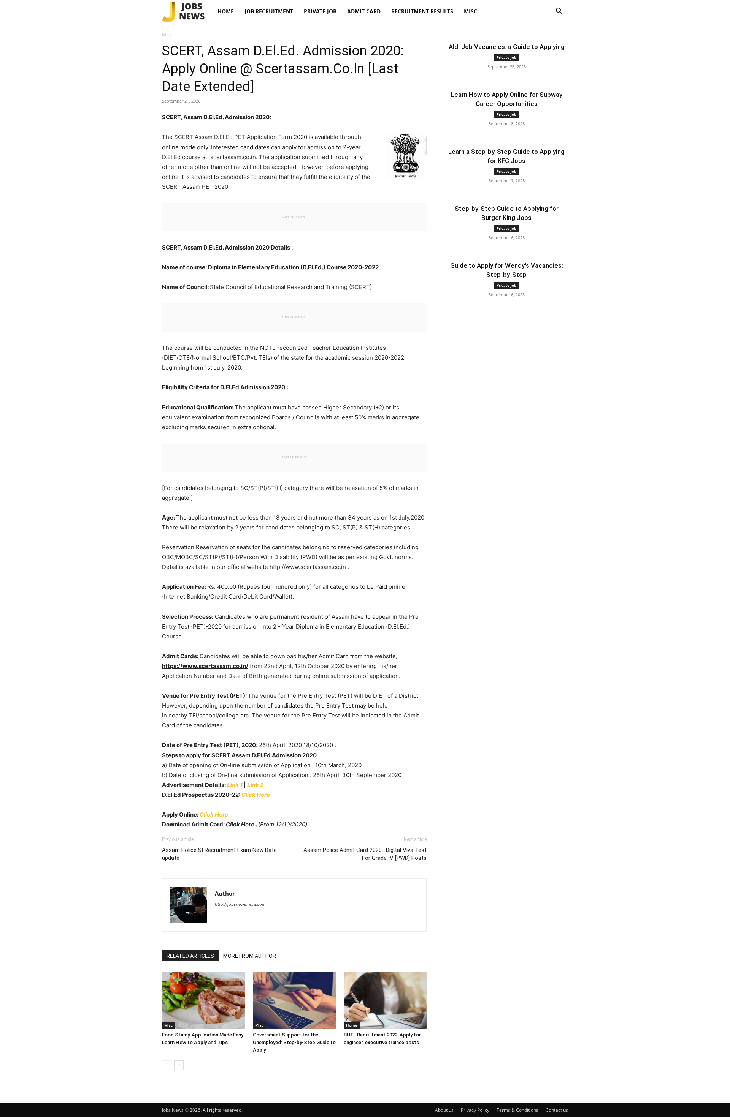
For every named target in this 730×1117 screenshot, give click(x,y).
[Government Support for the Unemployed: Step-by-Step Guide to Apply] (294, 1000)
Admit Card (364, 11)
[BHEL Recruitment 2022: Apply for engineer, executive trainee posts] (385, 1000)
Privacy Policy (475, 1110)
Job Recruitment (268, 11)
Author (225, 893)
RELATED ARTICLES (190, 956)
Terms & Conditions (517, 1110)
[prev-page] (166, 1065)
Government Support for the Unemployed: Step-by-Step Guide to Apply (294, 1042)
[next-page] (179, 1065)
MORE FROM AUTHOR (249, 956)
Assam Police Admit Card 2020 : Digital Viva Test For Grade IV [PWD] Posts (365, 854)
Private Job (320, 11)
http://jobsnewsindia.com (240, 904)
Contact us (557, 1110)
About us (444, 1110)
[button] (559, 12)
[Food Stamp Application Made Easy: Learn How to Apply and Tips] (203, 1000)
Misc (470, 11)
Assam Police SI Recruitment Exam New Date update (219, 854)
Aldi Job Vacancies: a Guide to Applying (507, 47)
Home (225, 11)
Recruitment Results (422, 11)
